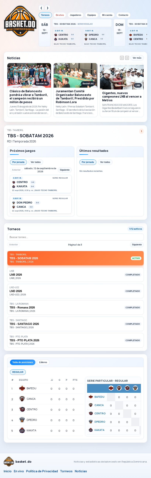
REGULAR (17, 372)
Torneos (45, 15)
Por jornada (18, 162)
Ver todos (36, 162)
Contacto (123, 15)
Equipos (91, 15)
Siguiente (137, 244)
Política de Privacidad (42, 471)
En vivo (60, 15)
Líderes (43, 362)
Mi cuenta (107, 15)
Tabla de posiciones (22, 362)
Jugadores (75, 15)
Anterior (13, 244)
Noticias (81, 471)
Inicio (8, 471)
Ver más (137, 58)
